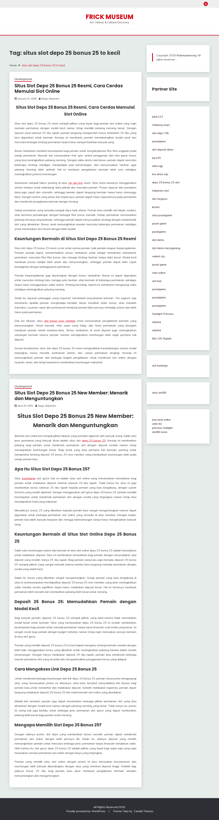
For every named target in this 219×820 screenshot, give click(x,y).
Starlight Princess (162, 314)
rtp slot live (75, 183)
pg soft (156, 157)
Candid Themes (143, 811)
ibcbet (156, 207)
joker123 (157, 116)
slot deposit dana (162, 149)
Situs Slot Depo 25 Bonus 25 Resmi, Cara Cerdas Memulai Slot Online (69, 88)
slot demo (158, 240)
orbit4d (156, 322)
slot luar (157, 281)
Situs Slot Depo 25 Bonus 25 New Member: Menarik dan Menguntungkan (71, 396)
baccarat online (161, 419)
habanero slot (160, 190)
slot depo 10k (160, 133)
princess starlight (162, 428)
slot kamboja (160, 365)
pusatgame (29, 478)
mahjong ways (161, 125)
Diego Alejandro (50, 98)
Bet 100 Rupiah (161, 338)
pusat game (159, 223)
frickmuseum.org (186, 55)
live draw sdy (160, 174)
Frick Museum (109, 16)
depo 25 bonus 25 (94, 440)
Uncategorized (23, 79)
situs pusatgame (162, 215)
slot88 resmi (159, 432)
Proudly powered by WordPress (86, 811)
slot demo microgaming (166, 248)
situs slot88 (159, 392)
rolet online (158, 272)
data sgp (157, 166)
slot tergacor (160, 198)
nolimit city (158, 256)
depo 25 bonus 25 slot (166, 182)
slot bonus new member (60, 321)
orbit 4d (157, 423)
